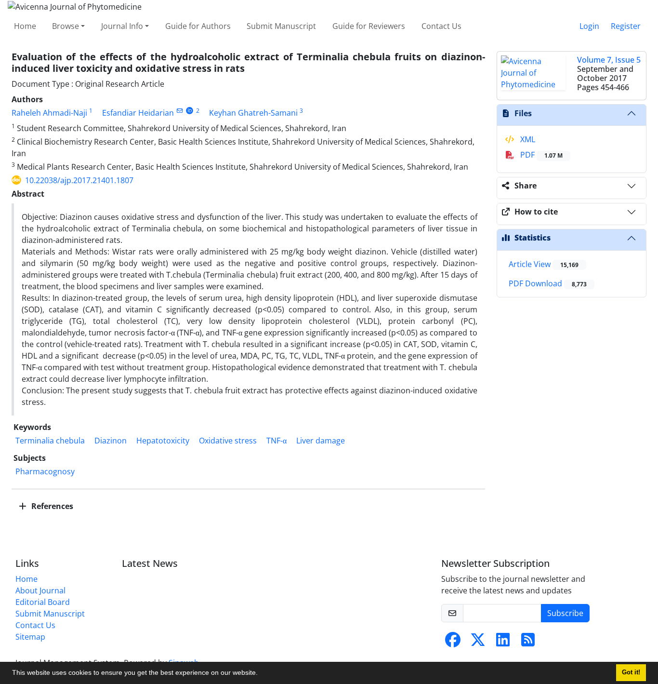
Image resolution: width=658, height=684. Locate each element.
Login (589, 26)
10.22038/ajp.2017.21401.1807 (79, 180)
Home (25, 26)
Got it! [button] (631, 672)
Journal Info (122, 26)
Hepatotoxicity (162, 440)
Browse (65, 26)
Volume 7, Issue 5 (609, 59)
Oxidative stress (228, 440)
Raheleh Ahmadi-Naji (49, 112)
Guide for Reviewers (368, 26)
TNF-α (276, 440)
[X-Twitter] (477, 642)
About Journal (40, 590)
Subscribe (565, 613)
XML (526, 139)
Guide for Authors (198, 26)
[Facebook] (452, 642)
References (51, 506)
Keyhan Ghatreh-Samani (253, 112)
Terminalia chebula (50, 440)
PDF (540, 154)
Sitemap (30, 636)
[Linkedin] (502, 642)
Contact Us (441, 26)
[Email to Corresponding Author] (179, 111)
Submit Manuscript (281, 26)
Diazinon (110, 440)
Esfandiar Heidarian (138, 112)
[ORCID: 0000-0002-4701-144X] (189, 111)
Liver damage (320, 440)
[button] (261, 673)
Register (626, 26)
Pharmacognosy (45, 471)
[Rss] (528, 642)
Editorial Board (42, 602)
